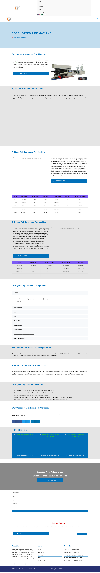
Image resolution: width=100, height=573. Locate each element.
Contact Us (41, 12)
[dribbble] (24, 564)
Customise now (22, 73)
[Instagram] (28, 564)
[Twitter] (17, 564)
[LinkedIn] (20, 564)
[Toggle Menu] (86, 7)
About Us (41, 4)
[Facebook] (13, 564)
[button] (17, 421)
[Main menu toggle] (97, 18)
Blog (40, 9)
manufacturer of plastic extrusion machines (30, 414)
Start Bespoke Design (20, 533)
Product (41, 6)
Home (40, 1)
